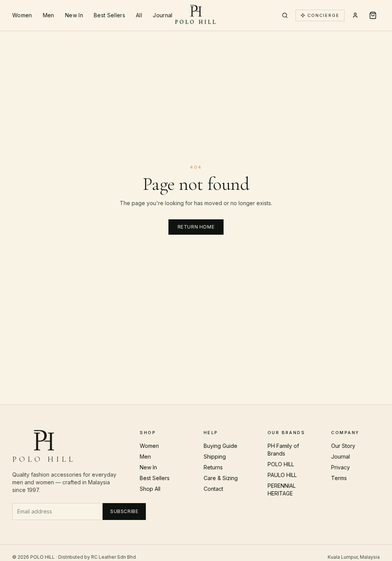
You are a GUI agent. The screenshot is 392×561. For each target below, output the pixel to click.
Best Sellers (109, 15)
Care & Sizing (221, 478)
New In (74, 15)
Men (48, 15)
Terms (339, 478)
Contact (213, 488)
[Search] (285, 15)
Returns (213, 467)
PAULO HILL (282, 475)
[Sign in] (355, 15)
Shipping (215, 456)
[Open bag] (373, 15)
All (139, 15)
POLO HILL (281, 464)
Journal (162, 15)
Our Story (343, 446)
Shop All (150, 488)
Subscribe (124, 511)
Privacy (340, 467)
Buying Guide (220, 446)
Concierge (323, 15)
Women (22, 15)
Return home (196, 227)
